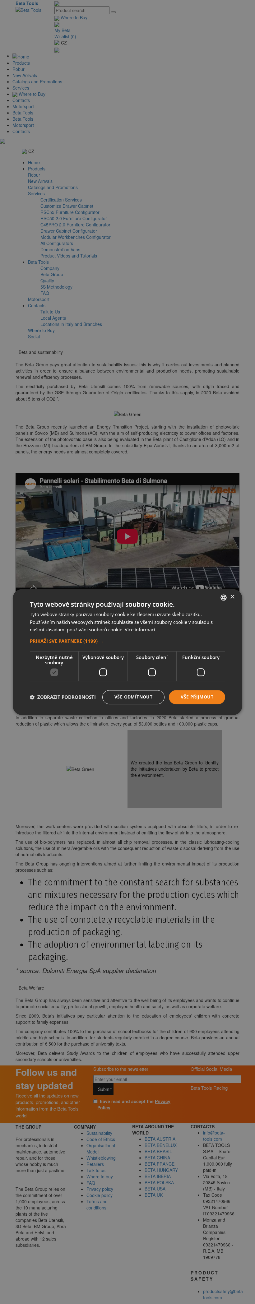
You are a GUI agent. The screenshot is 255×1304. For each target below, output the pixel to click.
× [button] (232, 597)
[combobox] (223, 597)
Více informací (140, 630)
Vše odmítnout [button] (133, 697)
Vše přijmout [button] (197, 697)
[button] (127, 641)
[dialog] (127, 652)
